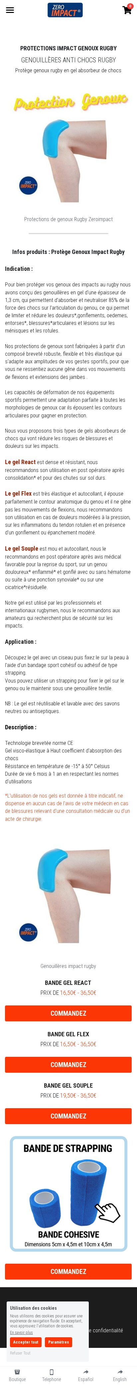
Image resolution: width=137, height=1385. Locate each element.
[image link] (65, 9)
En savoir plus (21, 1332)
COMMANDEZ (68, 1013)
